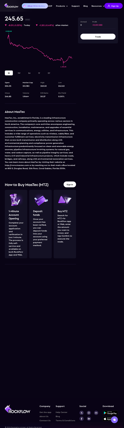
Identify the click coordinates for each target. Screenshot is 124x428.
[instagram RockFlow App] (87, 413)
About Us (43, 416)
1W (19, 72)
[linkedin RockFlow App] (87, 418)
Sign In (70, 184)
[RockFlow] (11, 5)
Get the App (45, 412)
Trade (98, 36)
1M (29, 72)
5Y (49, 72)
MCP (50, 5)
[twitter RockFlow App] (81, 413)
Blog (85, 5)
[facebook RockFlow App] (81, 418)
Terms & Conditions (65, 420)
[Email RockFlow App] (94, 413)
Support (76, 5)
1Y (39, 72)
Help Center (61, 412)
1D (9, 72)
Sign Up (115, 5)
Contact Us (45, 420)
